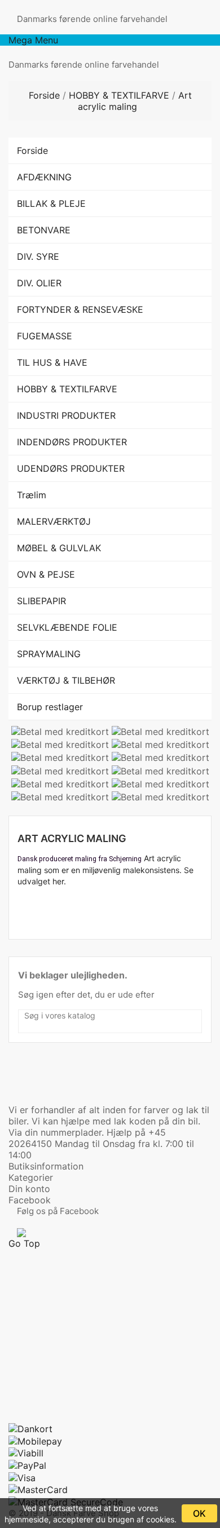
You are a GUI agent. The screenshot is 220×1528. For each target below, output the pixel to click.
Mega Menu (33, 40)
